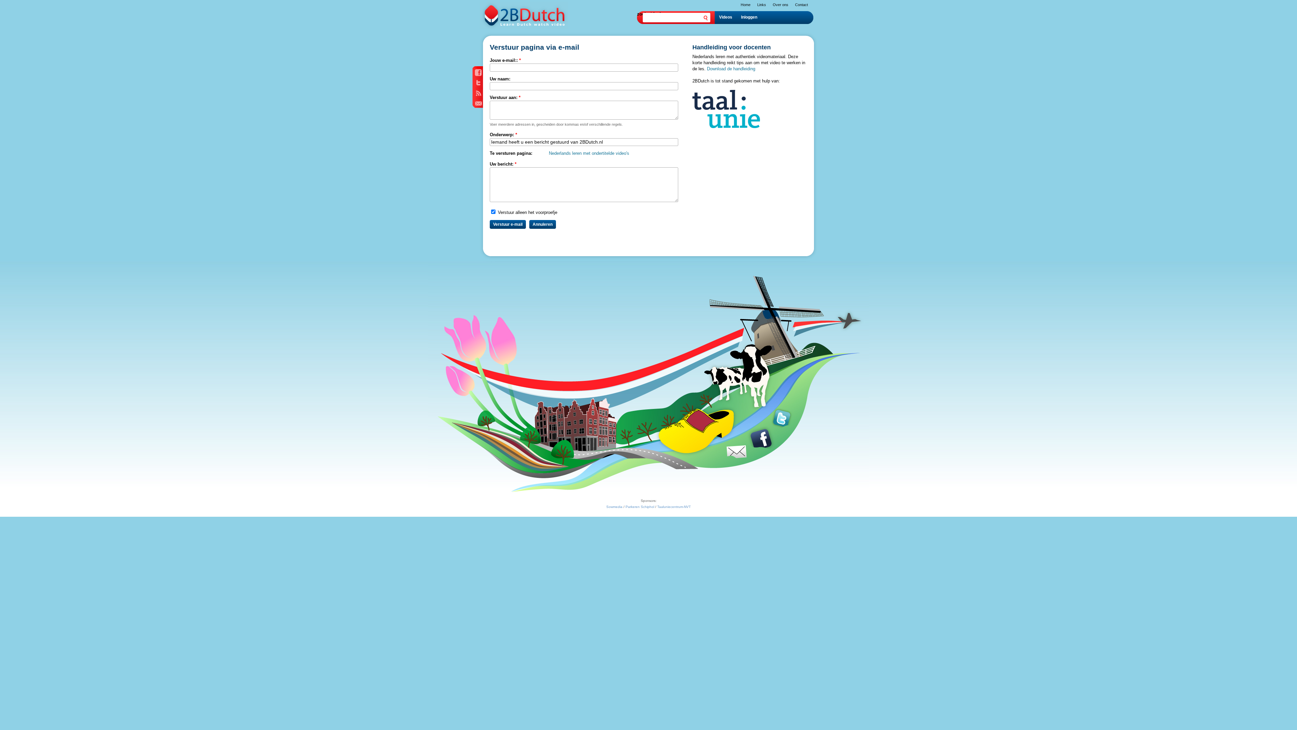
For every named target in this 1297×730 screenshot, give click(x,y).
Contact (801, 5)
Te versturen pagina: (511, 153)
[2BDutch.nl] (524, 27)
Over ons (780, 5)
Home (746, 5)
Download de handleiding (731, 68)
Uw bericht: (503, 164)
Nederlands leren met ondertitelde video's (589, 153)
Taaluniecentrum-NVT (674, 507)
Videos (725, 17)
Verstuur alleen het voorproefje (527, 212)
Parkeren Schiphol (640, 507)
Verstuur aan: (505, 97)
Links (761, 5)
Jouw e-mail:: (505, 60)
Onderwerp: (503, 134)
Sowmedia (614, 507)
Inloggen (749, 17)
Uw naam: (500, 78)
